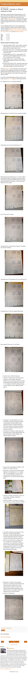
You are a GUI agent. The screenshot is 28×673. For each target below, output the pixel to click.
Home (14, 641)
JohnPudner (11, 648)
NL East (25, 30)
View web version (14, 644)
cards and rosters (12, 18)
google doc (7, 68)
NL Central (3, 31)
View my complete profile (5, 668)
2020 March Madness (16, 28)
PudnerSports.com (10, 4)
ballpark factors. (20, 31)
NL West (9, 31)
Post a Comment (5, 637)
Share (3, 630)
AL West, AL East (13, 30)
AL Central (19, 30)
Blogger (16, 671)
